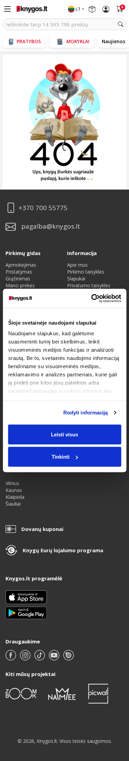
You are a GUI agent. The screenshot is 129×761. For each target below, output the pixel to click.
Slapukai (76, 278)
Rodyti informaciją (85, 412)
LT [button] (78, 9)
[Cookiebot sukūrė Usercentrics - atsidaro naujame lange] (92, 298)
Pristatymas (19, 271)
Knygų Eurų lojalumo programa (63, 550)
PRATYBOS (29, 41)
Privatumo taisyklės (88, 285)
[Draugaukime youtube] (55, 658)
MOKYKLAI (77, 41)
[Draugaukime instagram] (26, 658)
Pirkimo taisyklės (85, 271)
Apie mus (77, 265)
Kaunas (14, 490)
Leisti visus (64, 434)
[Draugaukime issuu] (68, 658)
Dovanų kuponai (42, 529)
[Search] (121, 24)
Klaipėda (15, 497)
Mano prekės (20, 285)
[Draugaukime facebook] (11, 658)
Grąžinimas (18, 278)
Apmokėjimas (21, 265)
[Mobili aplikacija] (26, 612)
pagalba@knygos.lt (50, 226)
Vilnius (12, 483)
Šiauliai (13, 503)
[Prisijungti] (105, 9)
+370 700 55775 (43, 208)
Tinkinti (60, 457)
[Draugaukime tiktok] (40, 658)
